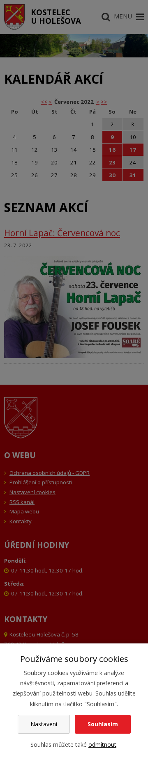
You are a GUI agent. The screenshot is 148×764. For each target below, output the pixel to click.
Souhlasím (103, 724)
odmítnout (102, 744)
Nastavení (43, 724)
